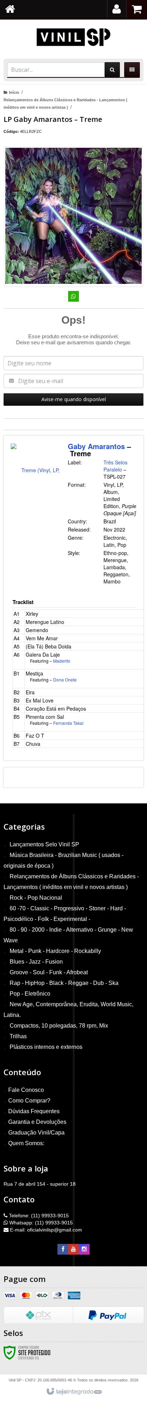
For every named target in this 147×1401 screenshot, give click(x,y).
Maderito (61, 661)
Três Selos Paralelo (115, 466)
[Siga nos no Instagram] (84, 1249)
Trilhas (18, 1036)
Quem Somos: (26, 1143)
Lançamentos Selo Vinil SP (44, 844)
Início (14, 92)
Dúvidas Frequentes (34, 1111)
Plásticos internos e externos (46, 1047)
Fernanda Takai (68, 723)
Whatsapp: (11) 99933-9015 (40, 1222)
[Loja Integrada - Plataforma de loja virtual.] (73, 1392)
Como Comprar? (29, 1101)
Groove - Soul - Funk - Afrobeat (49, 972)
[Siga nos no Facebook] (62, 1249)
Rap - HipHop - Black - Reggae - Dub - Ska (64, 983)
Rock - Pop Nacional (36, 898)
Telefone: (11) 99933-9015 (38, 1215)
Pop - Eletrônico (30, 994)
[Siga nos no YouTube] (73, 1249)
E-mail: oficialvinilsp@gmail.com (45, 1230)
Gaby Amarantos (96, 446)
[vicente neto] (73, 37)
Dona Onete (65, 680)
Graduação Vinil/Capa (36, 1133)
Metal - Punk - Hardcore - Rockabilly (55, 951)
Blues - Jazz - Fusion (36, 962)
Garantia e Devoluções (37, 1122)
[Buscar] (112, 69)
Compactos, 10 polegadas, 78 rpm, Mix (59, 1026)
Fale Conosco (26, 1090)
